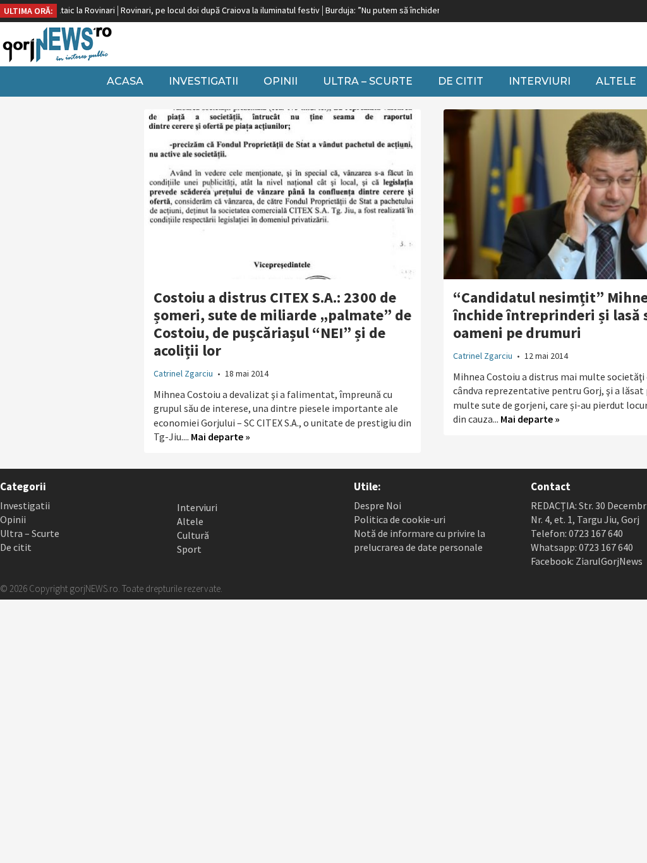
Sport (189, 549)
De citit (460, 81)
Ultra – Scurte (368, 81)
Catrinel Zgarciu (183, 373)
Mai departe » (220, 436)
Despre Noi (377, 505)
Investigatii (203, 81)
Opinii (280, 81)
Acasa (125, 81)
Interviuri (540, 81)
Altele (190, 521)
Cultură (193, 535)
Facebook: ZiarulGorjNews (587, 561)
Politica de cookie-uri (399, 519)
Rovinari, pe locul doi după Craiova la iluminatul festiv (199, 10)
